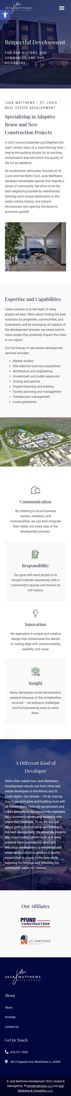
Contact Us (12, 1026)
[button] (5, 15)
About (8, 1007)
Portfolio (10, 1017)
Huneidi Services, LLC (40, 1086)
